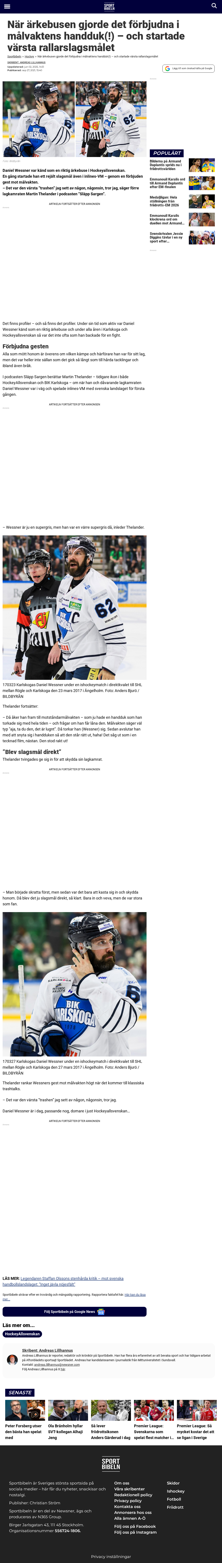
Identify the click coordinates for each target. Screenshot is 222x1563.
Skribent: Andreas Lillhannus (26, 62)
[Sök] (214, 6)
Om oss (121, 1483)
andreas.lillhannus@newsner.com (57, 1364)
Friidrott (175, 1507)
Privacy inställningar (111, 1556)
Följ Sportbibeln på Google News (69, 1312)
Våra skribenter (129, 1489)
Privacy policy (128, 1500)
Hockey (29, 56)
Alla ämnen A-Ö (129, 1518)
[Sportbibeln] (109, 7)
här (63, 1369)
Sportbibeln (14, 56)
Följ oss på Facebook (135, 1526)
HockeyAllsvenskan (22, 1334)
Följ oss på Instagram (135, 1532)
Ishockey (175, 1491)
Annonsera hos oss (133, 1512)
